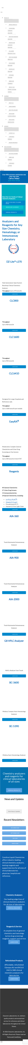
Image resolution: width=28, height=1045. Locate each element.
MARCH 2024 (15, 843)
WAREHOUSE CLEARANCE (12, 207)
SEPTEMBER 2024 (15, 833)
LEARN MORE (15, 294)
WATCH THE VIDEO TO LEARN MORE (13, 203)
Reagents (14, 471)
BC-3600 (14, 682)
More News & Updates (14, 811)
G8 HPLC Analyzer (14, 640)
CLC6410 (14, 373)
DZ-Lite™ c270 (14, 261)
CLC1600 (14, 336)
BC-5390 (14, 726)
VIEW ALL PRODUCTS (11, 212)
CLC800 (14, 300)
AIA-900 (14, 557)
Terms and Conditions (14, 1037)
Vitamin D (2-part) (11, 502)
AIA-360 (14, 516)
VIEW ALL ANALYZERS (14, 908)
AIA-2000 (14, 599)
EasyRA (14, 421)
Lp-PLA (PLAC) (11, 499)
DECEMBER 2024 (15, 828)
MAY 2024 (15, 838)
